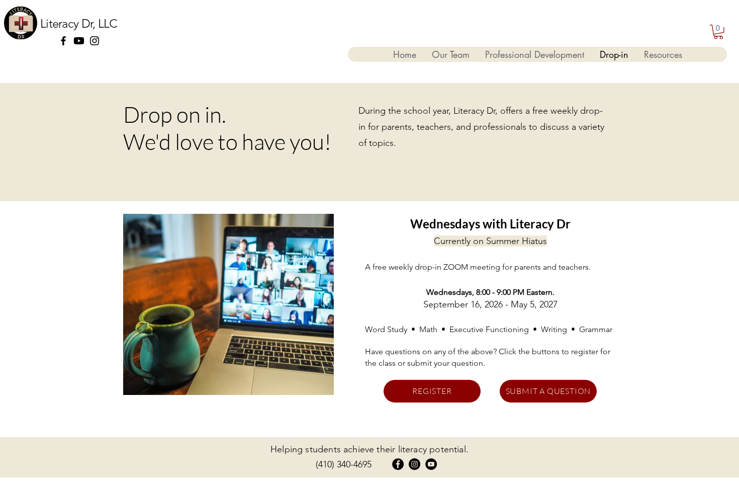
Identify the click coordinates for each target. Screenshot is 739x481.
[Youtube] (79, 41)
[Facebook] (63, 41)
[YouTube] (431, 464)
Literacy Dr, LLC (78, 23)
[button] (718, 32)
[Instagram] (94, 41)
